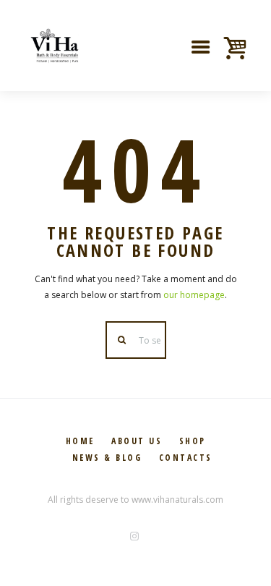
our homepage (194, 295)
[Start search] (123, 340)
